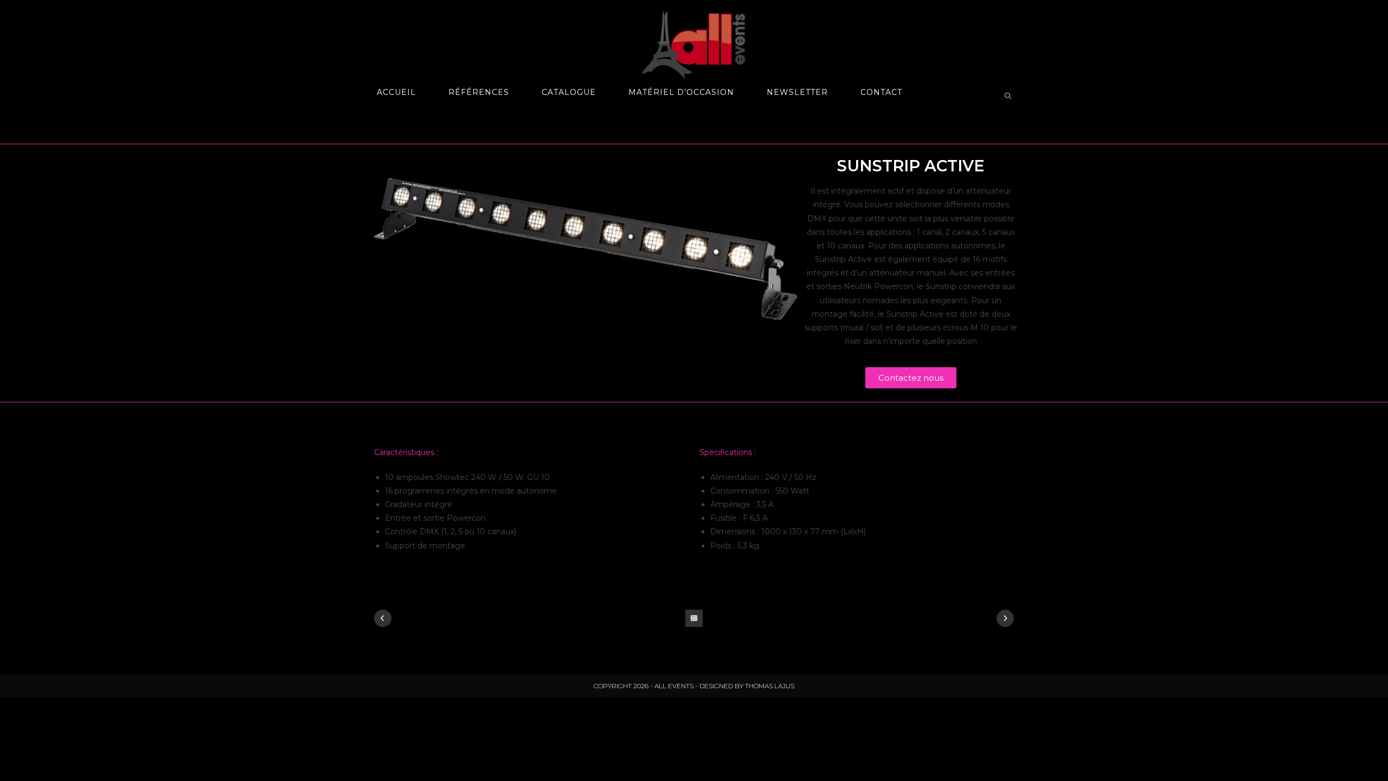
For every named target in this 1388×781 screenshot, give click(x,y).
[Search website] (1008, 97)
